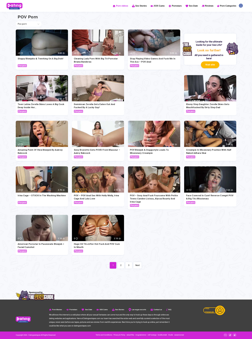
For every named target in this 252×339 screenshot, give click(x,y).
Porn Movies (57, 310)
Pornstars (177, 6)
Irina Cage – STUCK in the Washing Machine (42, 195)
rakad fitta (130, 335)
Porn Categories (228, 6)
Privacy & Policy (119, 335)
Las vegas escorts (139, 310)
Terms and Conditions (104, 335)
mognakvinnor (140, 335)
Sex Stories (141, 6)
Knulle (170, 335)
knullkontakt (162, 335)
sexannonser (179, 335)
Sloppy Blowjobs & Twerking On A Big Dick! (40, 58)
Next (137, 265)
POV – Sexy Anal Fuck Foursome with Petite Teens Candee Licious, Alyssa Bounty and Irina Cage (154, 198)
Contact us (158, 310)
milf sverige (152, 335)
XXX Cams (159, 6)
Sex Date (193, 6)
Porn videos (122, 6)
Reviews (209, 6)
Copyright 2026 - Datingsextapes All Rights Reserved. (36, 335)
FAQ (169, 310)
